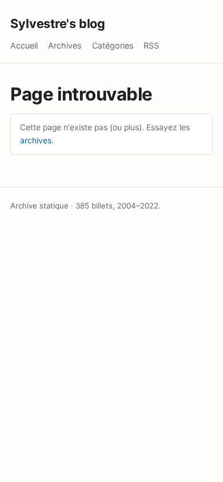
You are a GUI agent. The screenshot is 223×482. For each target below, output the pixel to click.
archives (35, 140)
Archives (65, 45)
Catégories (113, 45)
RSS (151, 45)
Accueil (24, 45)
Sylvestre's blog (57, 23)
